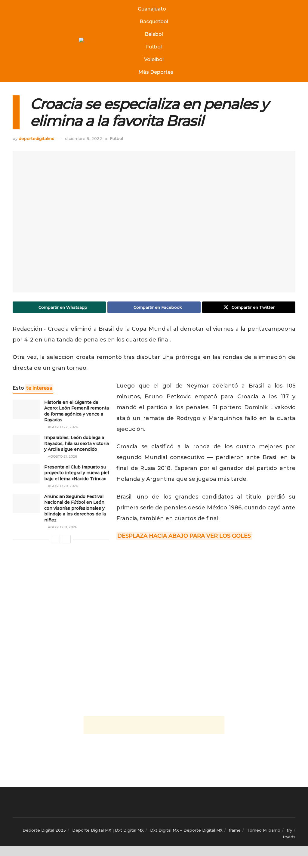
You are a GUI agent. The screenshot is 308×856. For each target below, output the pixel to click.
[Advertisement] (154, 725)
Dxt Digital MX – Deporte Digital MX (186, 830)
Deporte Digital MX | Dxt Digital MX (108, 830)
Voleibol (154, 59)
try (289, 830)
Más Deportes (155, 72)
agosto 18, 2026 (62, 527)
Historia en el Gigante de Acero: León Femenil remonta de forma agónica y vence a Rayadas (76, 411)
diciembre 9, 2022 (83, 138)
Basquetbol (154, 21)
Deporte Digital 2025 (44, 830)
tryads (289, 836)
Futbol (154, 47)
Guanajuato (152, 9)
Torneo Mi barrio (263, 830)
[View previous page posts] (55, 539)
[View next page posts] (66, 539)
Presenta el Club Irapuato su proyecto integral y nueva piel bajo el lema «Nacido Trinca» (76, 472)
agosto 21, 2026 (62, 456)
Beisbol (154, 34)
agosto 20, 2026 (62, 486)
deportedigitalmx (36, 138)
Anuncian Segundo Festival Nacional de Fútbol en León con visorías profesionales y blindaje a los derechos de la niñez (75, 508)
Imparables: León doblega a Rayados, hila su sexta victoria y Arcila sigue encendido (76, 443)
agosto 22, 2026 (62, 427)
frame (235, 830)
